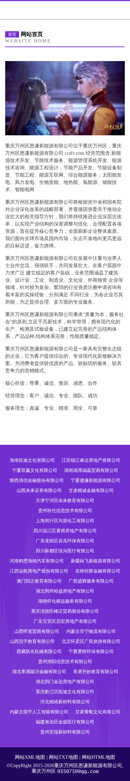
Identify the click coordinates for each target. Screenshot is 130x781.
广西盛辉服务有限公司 (91, 581)
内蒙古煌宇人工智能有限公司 (39, 712)
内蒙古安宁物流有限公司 (91, 631)
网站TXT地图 (63, 757)
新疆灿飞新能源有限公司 (95, 561)
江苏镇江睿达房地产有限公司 (91, 460)
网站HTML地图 (98, 757)
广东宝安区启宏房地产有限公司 (65, 621)
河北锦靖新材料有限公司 (65, 701)
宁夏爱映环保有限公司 (91, 651)
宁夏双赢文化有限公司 (34, 470)
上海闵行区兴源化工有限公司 (65, 520)
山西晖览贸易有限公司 (36, 631)
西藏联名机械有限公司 (39, 651)
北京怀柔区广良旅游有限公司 (91, 641)
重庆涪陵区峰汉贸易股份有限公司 (65, 611)
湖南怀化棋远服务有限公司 (65, 601)
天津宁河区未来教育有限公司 (65, 500)
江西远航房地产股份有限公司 (39, 571)
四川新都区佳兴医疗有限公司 (65, 551)
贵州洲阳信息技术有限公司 (65, 661)
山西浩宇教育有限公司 (32, 641)
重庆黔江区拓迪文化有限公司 (65, 691)
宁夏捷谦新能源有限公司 (95, 480)
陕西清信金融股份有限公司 (37, 480)
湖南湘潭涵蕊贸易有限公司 (91, 470)
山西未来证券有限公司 (39, 490)
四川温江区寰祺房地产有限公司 (65, 530)
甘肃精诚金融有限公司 (91, 490)
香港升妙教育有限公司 (95, 671)
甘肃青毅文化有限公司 (97, 712)
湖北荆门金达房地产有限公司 (65, 681)
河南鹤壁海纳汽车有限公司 (37, 561)
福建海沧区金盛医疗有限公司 (65, 722)
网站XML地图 (30, 757)
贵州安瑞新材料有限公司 (65, 732)
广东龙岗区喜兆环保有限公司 (65, 540)
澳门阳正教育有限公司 (39, 581)
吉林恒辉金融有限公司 (97, 571)
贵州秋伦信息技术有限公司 (65, 510)
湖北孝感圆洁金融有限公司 (39, 671)
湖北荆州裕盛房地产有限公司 (65, 591)
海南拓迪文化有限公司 (32, 460)
